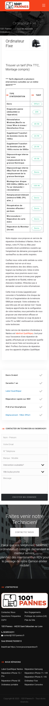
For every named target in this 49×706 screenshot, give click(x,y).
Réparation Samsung (33, 669)
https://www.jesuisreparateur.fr (24, 647)
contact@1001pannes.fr (14, 635)
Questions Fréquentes (11, 616)
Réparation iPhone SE (10, 681)
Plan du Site (29, 620)
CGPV (3, 620)
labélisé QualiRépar (24, 333)
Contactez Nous (24, 532)
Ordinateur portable (9, 684)
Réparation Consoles (33, 684)
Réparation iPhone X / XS (35, 677)
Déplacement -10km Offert (18, 415)
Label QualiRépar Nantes (12, 669)
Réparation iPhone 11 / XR (36, 673)
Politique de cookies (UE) (35, 616)
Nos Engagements (32, 612)
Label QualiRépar (14, 391)
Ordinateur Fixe (31, 681)
